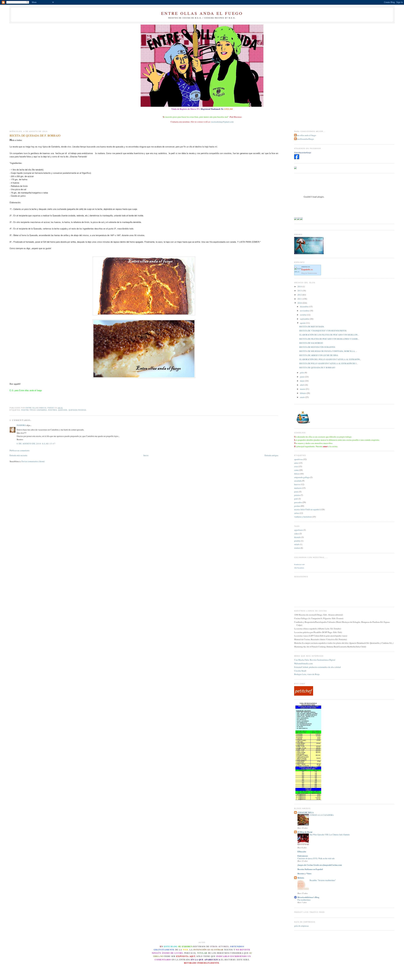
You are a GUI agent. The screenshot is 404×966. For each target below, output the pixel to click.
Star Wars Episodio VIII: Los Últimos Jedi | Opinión (330, 834)
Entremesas (302, 855)
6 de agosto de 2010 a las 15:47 (36, 443)
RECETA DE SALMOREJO (311, 342)
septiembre (305, 318)
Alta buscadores (299, 568)
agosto (303, 322)
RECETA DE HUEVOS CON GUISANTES (317, 347)
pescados (298, 502)
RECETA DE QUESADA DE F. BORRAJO (317, 367)
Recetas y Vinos (304, 873)
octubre (303, 314)
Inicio (146, 455)
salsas (296, 513)
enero (302, 397)
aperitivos (298, 459)
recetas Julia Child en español (307, 509)
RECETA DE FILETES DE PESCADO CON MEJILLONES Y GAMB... (329, 338)
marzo (303, 389)
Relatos (300, 877)
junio (302, 376)
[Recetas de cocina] (303, 694)
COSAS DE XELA (305, 812)
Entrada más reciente (18, 455)
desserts (297, 537)
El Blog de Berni (304, 831)
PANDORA (21, 425)
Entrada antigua (271, 455)
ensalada (298, 480)
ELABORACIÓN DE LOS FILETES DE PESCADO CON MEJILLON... (329, 334)
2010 (299, 302)
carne (296, 470)
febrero (303, 393)
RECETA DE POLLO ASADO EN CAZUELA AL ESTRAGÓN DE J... (328, 363)
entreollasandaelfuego (304, 138)
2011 (299, 298)
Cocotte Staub (300, 670)
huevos (297, 484)
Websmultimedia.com (303, 663)
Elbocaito (301, 851)
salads (296, 544)
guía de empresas (301, 925)
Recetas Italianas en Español (310, 869)
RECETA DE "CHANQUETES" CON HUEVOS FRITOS (322, 330)
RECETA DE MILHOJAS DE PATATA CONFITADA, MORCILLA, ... (328, 351)
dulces (297, 473)
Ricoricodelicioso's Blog (308, 897)
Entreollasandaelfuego (302, 153)
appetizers (298, 529)
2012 (299, 294)
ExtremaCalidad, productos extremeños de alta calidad (317, 667)
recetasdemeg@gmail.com (222, 121)
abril (302, 384)
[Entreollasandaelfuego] (296, 158)
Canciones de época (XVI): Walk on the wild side (316, 858)
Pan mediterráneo (304, 900)
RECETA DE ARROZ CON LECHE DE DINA (318, 355)
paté (296, 498)
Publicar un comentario (20, 450)
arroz (296, 462)
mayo (302, 380)
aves (296, 466)
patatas (297, 495)
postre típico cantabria (34, 410)
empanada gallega (302, 477)
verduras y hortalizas (303, 516)
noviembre (305, 310)
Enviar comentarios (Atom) (33, 461)
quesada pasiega (77, 410)
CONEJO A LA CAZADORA (322, 815)
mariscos (298, 488)
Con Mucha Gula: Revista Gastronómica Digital (314, 659)
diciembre (304, 306)
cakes (296, 533)
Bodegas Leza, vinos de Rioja (307, 674)
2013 (299, 290)
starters (297, 547)
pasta (296, 491)
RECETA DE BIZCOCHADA (311, 326)
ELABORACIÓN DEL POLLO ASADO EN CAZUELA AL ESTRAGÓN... (330, 359)
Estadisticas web (299, 564)
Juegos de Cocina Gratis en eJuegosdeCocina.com (319, 864)
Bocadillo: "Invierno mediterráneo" (323, 880)
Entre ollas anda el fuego (202, 13)
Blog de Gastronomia (309, 273)
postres (52, 410)
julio (302, 372)
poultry (297, 540)
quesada (62, 410)
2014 (299, 286)
